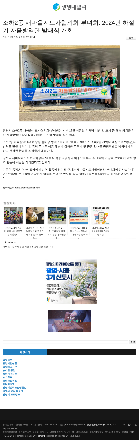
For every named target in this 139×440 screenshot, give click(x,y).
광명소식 (25, 352)
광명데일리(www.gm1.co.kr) (99, 425)
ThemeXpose (42, 436)
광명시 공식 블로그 (13, 391)
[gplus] (129, 425)
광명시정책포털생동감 (14, 387)
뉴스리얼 (7, 377)
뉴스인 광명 (9, 370)
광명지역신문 (10, 373)
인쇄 (131, 37)
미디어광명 (9, 384)
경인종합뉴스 (10, 380)
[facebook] (124, 425)
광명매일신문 (10, 367)
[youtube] (136, 425)
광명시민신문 (10, 363)
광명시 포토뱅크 (11, 394)
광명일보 (7, 360)
